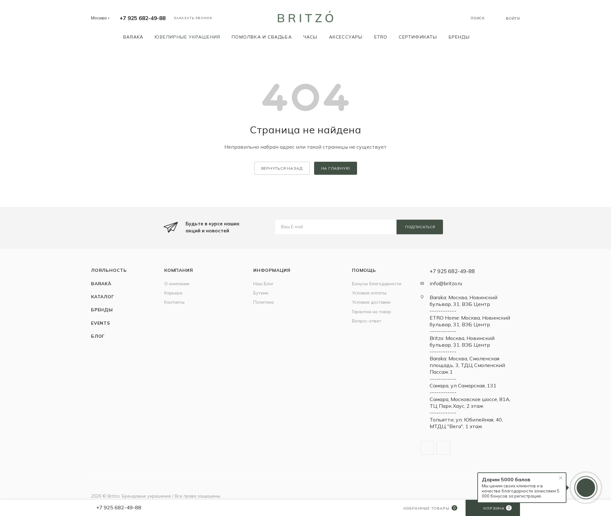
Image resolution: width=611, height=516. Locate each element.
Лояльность (109, 270)
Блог (98, 336)
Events (100, 323)
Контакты (174, 302)
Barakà (101, 283)
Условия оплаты (369, 292)
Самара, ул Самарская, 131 (463, 385)
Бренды (102, 309)
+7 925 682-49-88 (142, 18)
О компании (176, 283)
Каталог (102, 296)
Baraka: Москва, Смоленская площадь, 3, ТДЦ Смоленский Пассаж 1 (467, 365)
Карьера (173, 292)
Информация (272, 270)
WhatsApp (443, 448)
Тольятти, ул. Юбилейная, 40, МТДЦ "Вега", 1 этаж (466, 422)
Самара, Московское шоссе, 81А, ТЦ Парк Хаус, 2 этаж (470, 402)
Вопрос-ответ (366, 320)
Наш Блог (263, 283)
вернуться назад (282, 168)
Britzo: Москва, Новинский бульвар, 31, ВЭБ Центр (462, 341)
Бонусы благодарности (376, 283)
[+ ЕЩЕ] (484, 36)
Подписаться (420, 227)
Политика (263, 302)
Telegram (427, 448)
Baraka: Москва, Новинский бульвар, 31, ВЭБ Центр (463, 300)
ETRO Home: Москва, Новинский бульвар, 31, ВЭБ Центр (470, 321)
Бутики (260, 292)
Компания (178, 270)
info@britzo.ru (446, 283)
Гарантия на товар (371, 311)
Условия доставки (371, 302)
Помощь (364, 270)
